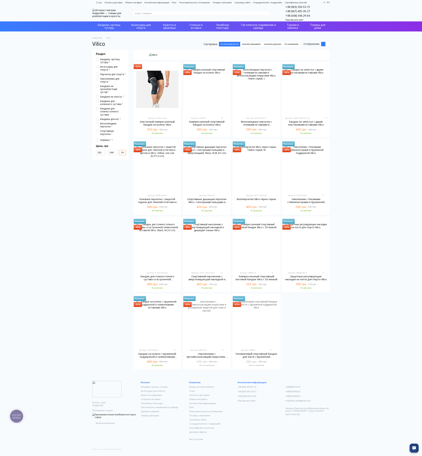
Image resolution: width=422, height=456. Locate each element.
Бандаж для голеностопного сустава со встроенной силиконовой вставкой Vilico (157, 279)
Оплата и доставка (113, 2)
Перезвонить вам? (294, 20)
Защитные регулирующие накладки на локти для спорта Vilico (306, 278)
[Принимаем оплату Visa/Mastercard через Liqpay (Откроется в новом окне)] (114, 415)
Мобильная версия (105, 423)
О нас (99, 2)
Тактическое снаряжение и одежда (258, 26)
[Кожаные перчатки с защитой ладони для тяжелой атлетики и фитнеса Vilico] (157, 166)
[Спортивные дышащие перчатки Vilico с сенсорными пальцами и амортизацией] (207, 166)
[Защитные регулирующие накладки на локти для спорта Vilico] (306, 244)
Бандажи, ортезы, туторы (109, 26)
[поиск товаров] (268, 13)
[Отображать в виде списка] (327, 44)
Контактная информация (157, 2)
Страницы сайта (242, 2)
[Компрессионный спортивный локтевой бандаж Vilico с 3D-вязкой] (256, 244)
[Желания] (318, 13)
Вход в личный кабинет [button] (201, 386)
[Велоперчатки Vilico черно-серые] (256, 166)
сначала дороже (272, 44)
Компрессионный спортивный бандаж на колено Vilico (207, 123)
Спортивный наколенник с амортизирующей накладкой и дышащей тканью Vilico (206, 279)
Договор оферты (198, 431)
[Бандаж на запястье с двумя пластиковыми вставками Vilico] (306, 89)
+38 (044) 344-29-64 (298, 15)
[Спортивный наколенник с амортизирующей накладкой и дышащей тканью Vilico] (207, 244)
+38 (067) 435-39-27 (298, 11)
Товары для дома (317, 26)
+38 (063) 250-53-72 (298, 7)
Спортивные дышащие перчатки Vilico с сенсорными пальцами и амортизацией (206, 202)
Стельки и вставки (196, 26)
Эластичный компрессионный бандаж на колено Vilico (157, 123)
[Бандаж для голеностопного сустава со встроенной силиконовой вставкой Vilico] (157, 244)
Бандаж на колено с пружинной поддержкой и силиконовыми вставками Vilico (157, 356)
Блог (174, 2)
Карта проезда (292, 414)
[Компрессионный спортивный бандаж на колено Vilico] (207, 89)
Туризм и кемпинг (293, 26)
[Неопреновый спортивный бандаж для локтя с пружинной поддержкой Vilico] (256, 321)
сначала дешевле (251, 44)
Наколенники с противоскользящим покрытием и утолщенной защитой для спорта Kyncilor (207, 358)
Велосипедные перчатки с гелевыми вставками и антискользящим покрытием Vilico (256, 124)
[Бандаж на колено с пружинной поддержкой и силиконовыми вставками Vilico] (157, 321)
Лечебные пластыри (222, 26)
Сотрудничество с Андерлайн (267, 2)
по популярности (230, 44)
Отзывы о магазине (222, 2)
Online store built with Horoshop (106, 449)
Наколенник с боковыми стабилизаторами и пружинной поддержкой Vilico (305, 202)
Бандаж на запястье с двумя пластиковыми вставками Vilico (306, 123)
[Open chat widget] (414, 448)
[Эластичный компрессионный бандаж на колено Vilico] (157, 89)
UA (324, 2)
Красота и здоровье (169, 26)
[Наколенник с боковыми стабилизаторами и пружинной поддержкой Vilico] (306, 166)
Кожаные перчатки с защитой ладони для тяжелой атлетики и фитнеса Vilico (157, 202)
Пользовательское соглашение (194, 2)
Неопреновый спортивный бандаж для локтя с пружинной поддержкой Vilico (256, 356)
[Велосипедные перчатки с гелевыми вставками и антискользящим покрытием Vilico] (256, 89)
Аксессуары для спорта (141, 26)
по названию (292, 44)
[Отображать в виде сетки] (323, 44)
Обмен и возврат (133, 2)
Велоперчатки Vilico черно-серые (256, 199)
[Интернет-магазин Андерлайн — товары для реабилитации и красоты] (107, 388)
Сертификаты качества (296, 2)
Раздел (100, 54)
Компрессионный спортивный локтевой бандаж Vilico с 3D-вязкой (256, 278)
